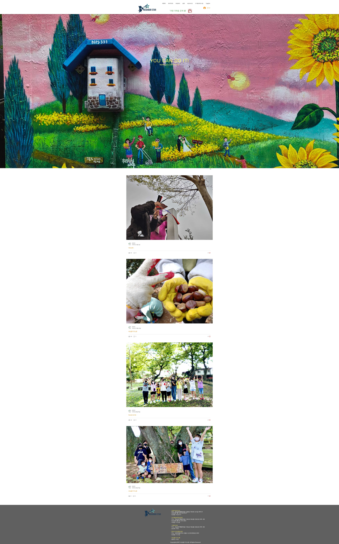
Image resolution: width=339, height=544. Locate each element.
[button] (210, 169)
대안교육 (130, 247)
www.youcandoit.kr (169, 64)
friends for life (132, 415)
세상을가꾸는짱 (132, 331)
